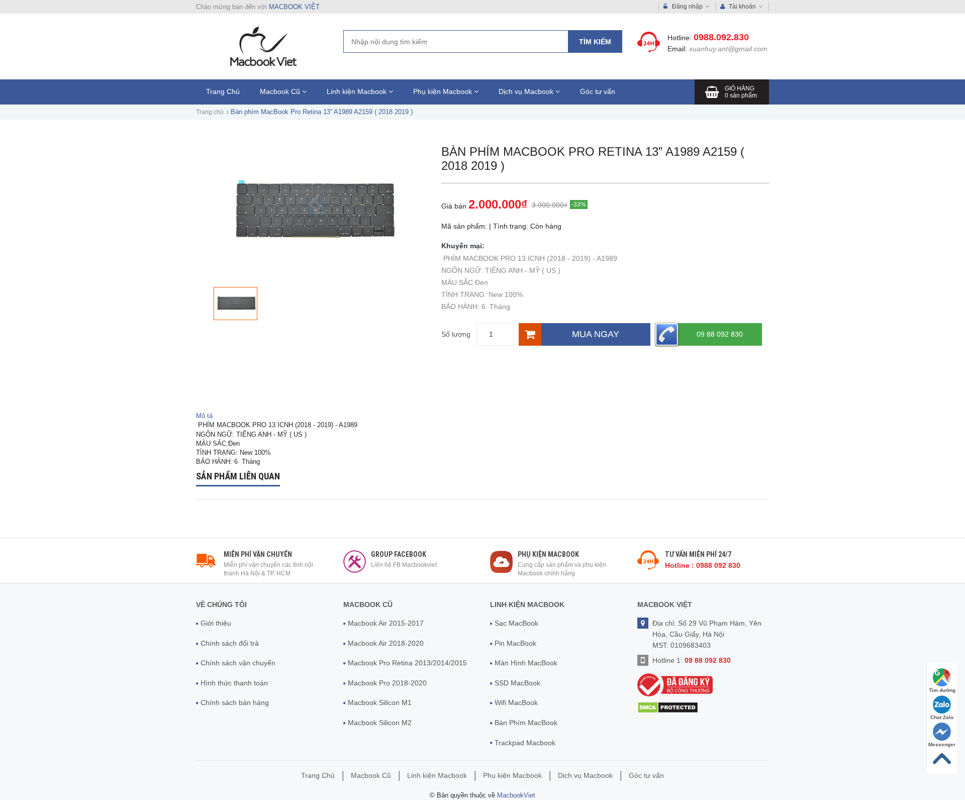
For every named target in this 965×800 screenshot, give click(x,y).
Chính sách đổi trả (230, 643)
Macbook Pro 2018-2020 (387, 683)
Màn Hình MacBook (526, 663)
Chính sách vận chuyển (238, 663)
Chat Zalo (941, 717)
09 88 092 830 (720, 334)
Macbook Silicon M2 (380, 723)
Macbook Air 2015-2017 (386, 623)
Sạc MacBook (516, 623)
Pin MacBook (515, 643)
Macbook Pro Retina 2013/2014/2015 (407, 663)
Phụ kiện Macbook (443, 91)
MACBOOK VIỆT (294, 7)
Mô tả (204, 416)
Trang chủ (210, 112)
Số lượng (455, 334)
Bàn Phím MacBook (526, 723)
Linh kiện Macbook (358, 91)
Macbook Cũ (281, 91)
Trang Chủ (223, 91)
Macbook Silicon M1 (380, 702)
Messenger (941, 744)
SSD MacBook (517, 683)
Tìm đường (942, 690)
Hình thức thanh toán (234, 683)
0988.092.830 (721, 37)
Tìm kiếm (595, 42)
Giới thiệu (216, 623)
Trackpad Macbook (525, 743)
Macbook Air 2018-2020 (386, 643)
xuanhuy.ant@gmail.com (728, 49)
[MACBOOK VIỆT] (262, 46)
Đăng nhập (687, 6)
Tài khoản (742, 6)
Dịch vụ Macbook (527, 91)
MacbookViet (516, 795)
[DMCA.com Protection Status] (667, 707)
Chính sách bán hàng (235, 702)
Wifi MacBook (516, 702)
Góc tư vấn (597, 91)
